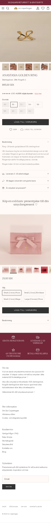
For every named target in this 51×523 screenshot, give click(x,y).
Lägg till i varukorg (25, 122)
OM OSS (24, 507)
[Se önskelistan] (42, 8)
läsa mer (38, 93)
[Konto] (37, 8)
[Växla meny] (3, 8)
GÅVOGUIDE (13, 507)
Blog (4, 452)
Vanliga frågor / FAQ (10, 433)
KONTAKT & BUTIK (36, 507)
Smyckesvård (7, 444)
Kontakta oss (7, 448)
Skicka (9, 487)
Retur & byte (7, 437)
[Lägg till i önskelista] (13, 129)
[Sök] (9, 8)
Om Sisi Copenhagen (10, 411)
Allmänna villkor (8, 414)
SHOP (4, 507)
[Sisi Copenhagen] (23, 8)
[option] (25, 36)
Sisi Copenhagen (12, 514)
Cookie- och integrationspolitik (14, 418)
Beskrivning (7, 142)
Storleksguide (7, 441)
